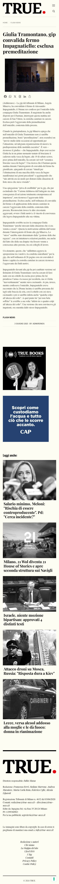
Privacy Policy (29, 860)
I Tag (29, 854)
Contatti (29, 857)
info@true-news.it (44, 829)
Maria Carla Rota (22, 789)
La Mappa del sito (29, 848)
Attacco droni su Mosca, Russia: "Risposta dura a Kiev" (29, 671)
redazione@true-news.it (23, 802)
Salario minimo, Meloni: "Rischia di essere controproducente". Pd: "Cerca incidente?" (24, 510)
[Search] (54, 11)
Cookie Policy (29, 863)
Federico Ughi (38, 789)
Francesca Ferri (21, 786)
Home (5, 22)
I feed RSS (29, 851)
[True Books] (24, 388)
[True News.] (24, 8)
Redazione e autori (29, 841)
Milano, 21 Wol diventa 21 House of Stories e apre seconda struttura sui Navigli (28, 566)
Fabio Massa (30, 780)
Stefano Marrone (38, 786)
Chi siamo (29, 844)
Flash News (16, 22)
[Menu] (53, 5)
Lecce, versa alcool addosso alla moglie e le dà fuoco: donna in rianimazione (27, 727)
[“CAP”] (26, 418)
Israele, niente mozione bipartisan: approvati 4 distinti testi (23, 619)
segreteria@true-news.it (33, 814)
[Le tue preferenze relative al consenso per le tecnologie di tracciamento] (54, 879)
